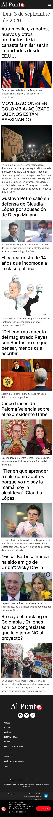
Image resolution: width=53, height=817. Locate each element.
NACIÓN (7, 728)
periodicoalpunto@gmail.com (33, 780)
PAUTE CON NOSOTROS (13, 746)
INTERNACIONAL (10, 737)
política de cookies (17, 812)
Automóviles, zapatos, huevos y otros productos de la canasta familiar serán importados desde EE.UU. (25, 42)
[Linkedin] (46, 796)
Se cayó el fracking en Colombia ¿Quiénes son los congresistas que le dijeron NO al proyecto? (24, 627)
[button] (49, 4)
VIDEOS (7, 723)
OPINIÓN (7, 742)
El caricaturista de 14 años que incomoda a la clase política (24, 263)
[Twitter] (26, 715)
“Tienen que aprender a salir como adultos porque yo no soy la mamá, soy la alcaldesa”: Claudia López (24, 484)
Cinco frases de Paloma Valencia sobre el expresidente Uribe (25, 409)
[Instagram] (32, 715)
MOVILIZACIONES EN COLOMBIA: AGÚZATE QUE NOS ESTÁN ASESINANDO (25, 111)
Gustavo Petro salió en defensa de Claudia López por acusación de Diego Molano (25, 206)
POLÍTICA (7, 732)
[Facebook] (20, 715)
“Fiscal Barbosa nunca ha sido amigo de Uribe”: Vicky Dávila (25, 562)
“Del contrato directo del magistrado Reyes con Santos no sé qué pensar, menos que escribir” (24, 342)
